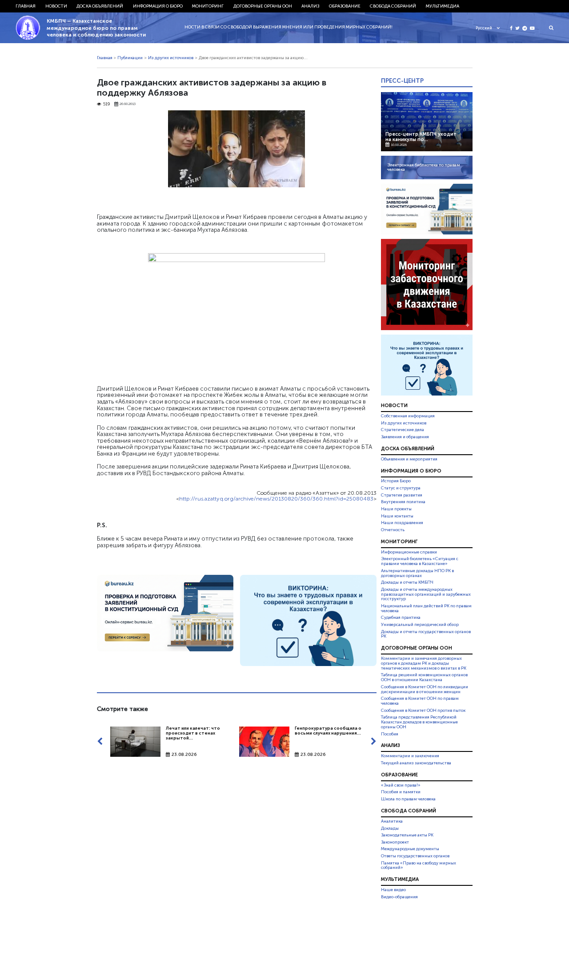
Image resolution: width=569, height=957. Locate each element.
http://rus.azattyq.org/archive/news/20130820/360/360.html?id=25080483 (276, 498)
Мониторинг (208, 6)
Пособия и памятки (401, 792)
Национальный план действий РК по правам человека (426, 608)
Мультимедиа (442, 6)
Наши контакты (397, 516)
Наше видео (393, 889)
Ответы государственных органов (415, 856)
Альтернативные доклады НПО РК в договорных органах (417, 573)
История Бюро (396, 481)
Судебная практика (401, 617)
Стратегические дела (402, 429)
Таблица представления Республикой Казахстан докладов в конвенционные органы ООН (419, 722)
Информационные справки (409, 552)
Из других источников (170, 58)
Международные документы (410, 849)
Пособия (389, 734)
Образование (345, 6)
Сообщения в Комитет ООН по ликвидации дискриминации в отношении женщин (424, 689)
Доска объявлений (99, 6)
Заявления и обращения (405, 437)
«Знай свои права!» (401, 785)
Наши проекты (396, 509)
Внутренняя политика (403, 502)
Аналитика (392, 821)
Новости (56, 6)
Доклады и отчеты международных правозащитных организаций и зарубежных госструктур (426, 594)
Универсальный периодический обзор (420, 624)
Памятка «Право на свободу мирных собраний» (418, 865)
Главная (26, 6)
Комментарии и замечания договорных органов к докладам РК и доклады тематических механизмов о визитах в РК (423, 663)
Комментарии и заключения (410, 756)
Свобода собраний (393, 6)
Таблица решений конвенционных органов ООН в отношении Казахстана (424, 678)
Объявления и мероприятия (409, 459)
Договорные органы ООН (262, 6)
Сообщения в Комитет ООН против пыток (423, 710)
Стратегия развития (401, 495)
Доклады (390, 828)
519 (106, 104)
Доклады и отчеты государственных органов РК (426, 634)
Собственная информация (408, 416)
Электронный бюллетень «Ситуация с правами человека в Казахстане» (419, 561)
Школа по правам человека (408, 799)
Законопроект (395, 842)
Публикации (130, 58)
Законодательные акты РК (407, 835)
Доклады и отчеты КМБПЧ (407, 582)
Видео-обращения (399, 897)
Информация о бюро (158, 6)
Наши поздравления (402, 522)
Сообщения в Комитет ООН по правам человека (420, 701)
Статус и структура (401, 488)
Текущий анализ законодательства (416, 763)
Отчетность (393, 530)
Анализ (310, 6)
